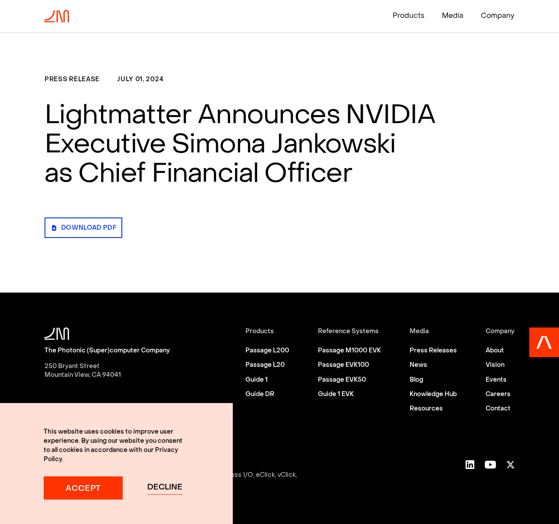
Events (496, 380)
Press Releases (433, 351)
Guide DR (259, 394)
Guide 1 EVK (336, 394)
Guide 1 (256, 380)
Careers (498, 394)
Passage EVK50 (342, 380)
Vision (495, 365)
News (418, 365)
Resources (426, 409)
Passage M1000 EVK (349, 351)
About (495, 351)
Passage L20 (265, 365)
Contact (498, 409)
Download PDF (88, 228)
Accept (83, 489)
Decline (165, 487)
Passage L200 (267, 351)
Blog (416, 380)
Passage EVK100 (343, 365)
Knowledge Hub (433, 394)
